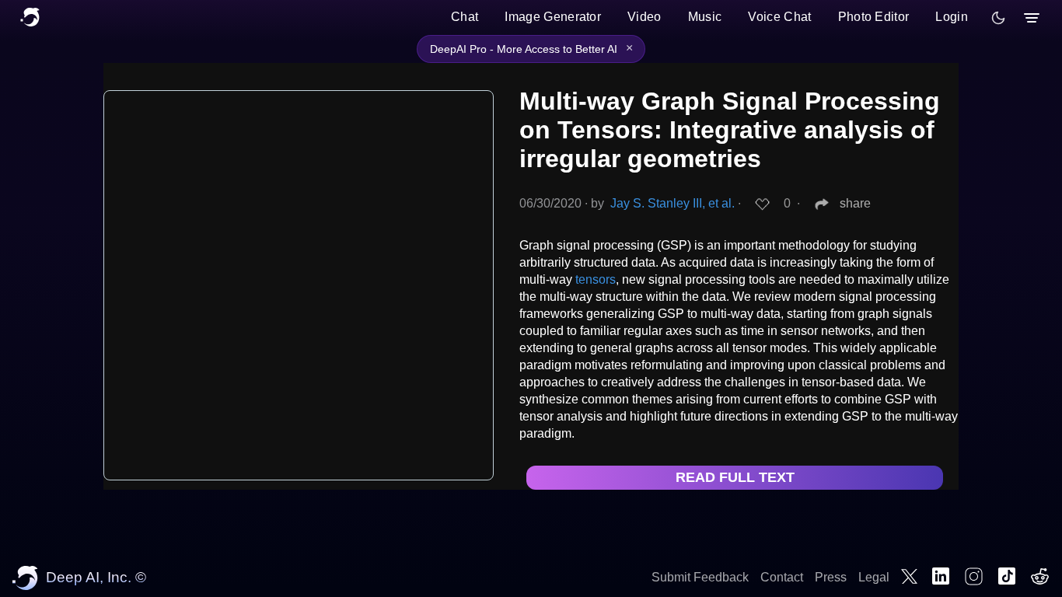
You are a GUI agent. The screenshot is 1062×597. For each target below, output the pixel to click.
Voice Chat (779, 16)
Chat (464, 16)
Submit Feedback (700, 577)
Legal (873, 577)
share (855, 203)
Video (644, 16)
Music (705, 16)
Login (951, 16)
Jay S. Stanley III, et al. (672, 203)
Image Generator (553, 16)
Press (831, 577)
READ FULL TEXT (735, 477)
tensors (595, 279)
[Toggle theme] (998, 17)
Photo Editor (874, 16)
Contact (781, 577)
